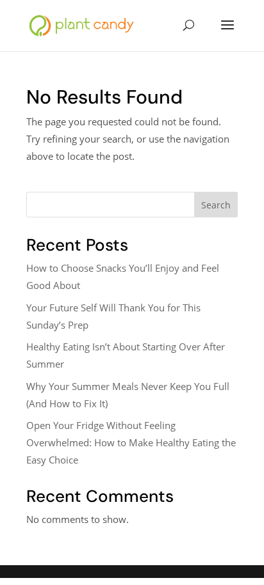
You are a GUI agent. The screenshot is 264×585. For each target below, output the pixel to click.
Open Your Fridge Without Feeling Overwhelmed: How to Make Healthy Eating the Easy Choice (131, 442)
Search (216, 205)
